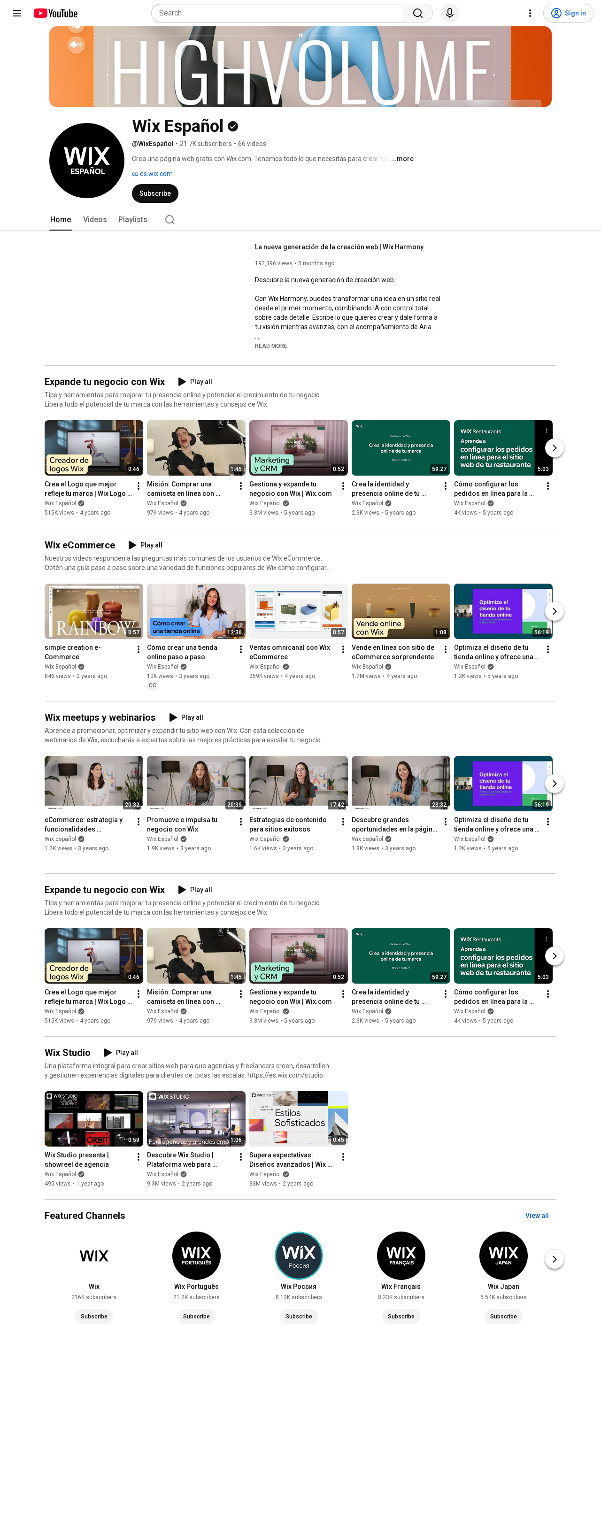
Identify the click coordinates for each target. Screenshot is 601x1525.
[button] (271, 345)
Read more (271, 346)
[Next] (554, 448)
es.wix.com (156, 173)
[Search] (418, 13)
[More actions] (138, 486)
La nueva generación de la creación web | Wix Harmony (339, 247)
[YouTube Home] (55, 13)
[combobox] (280, 13)
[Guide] (17, 13)
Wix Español (60, 504)
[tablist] (300, 219)
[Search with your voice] (449, 13)
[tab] (60, 219)
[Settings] (530, 13)
